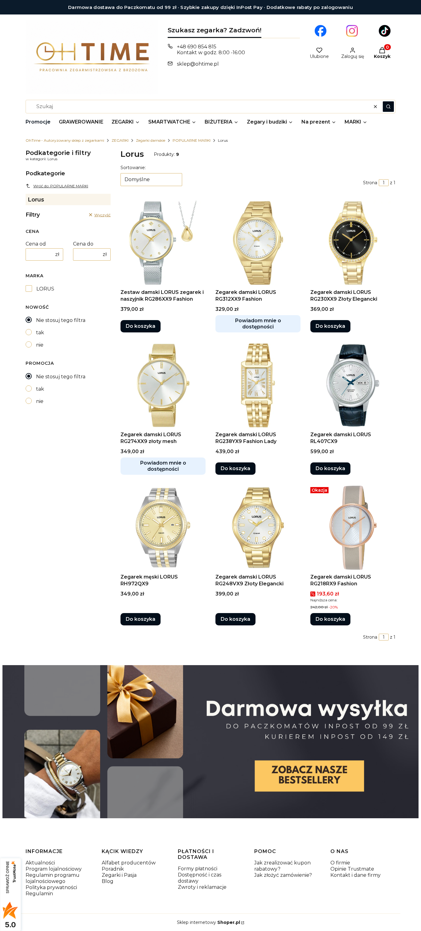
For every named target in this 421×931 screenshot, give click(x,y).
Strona (370, 182)
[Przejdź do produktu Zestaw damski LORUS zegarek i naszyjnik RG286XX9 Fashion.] (163, 243)
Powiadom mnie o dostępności (258, 324)
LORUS (45, 289)
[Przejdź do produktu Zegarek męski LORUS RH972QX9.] (163, 528)
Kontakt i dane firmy (355, 875)
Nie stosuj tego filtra (60, 320)
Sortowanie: (133, 167)
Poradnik (113, 869)
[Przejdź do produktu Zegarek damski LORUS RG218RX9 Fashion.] (352, 528)
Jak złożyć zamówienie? (283, 875)
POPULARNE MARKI (192, 140)
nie (39, 345)
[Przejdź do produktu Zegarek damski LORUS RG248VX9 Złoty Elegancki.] (257, 528)
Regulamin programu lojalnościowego (53, 878)
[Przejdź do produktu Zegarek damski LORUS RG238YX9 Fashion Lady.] (257, 385)
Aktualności (40, 863)
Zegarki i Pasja (119, 875)
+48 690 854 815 (196, 47)
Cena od (36, 244)
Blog (107, 881)
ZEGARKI (120, 140)
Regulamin (39, 893)
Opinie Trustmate (352, 869)
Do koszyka (140, 326)
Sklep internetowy (208, 922)
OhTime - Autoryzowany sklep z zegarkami (65, 140)
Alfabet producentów (129, 863)
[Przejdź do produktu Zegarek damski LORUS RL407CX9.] (352, 385)
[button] (388, 106)
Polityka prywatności (51, 887)
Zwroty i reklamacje (202, 887)
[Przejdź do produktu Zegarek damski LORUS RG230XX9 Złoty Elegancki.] (352, 243)
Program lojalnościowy (54, 869)
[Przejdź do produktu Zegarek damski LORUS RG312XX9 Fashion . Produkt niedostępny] (257, 243)
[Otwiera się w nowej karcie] (320, 31)
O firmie (340, 863)
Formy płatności (197, 869)
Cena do (83, 244)
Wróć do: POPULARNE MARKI (60, 186)
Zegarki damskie (150, 140)
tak (40, 332)
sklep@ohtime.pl (198, 64)
